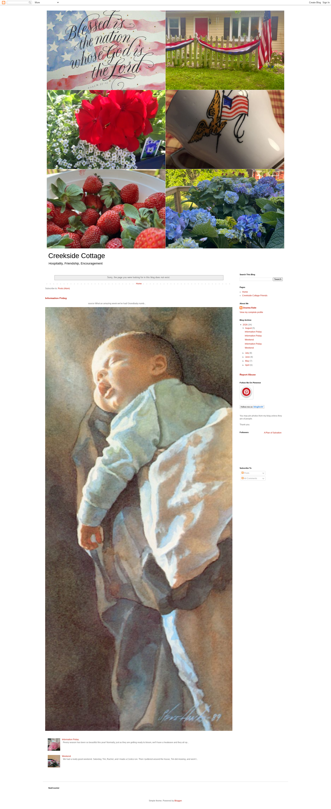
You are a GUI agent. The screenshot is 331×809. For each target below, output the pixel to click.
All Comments (250, 478)
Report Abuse (248, 374)
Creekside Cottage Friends (254, 295)
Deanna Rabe (249, 308)
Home (139, 283)
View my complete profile (251, 312)
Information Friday (56, 298)
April (247, 365)
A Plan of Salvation (273, 433)
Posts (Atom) (64, 288)
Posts (246, 473)
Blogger (178, 801)
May (247, 361)
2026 (245, 324)
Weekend (66, 756)
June (247, 357)
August (248, 328)
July (247, 353)
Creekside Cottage (76, 255)
